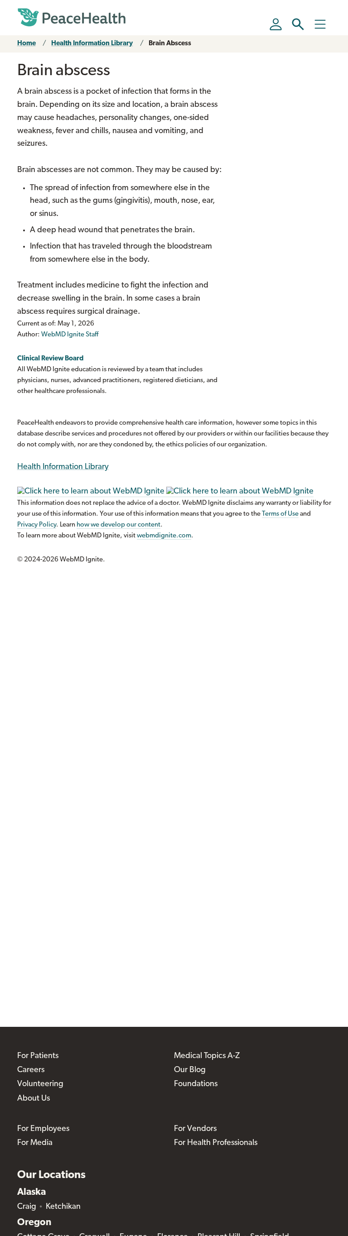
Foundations (196, 1084)
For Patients (37, 1056)
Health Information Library (92, 43)
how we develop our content (118, 525)
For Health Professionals (215, 1143)
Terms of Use (280, 514)
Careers (30, 1070)
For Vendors (195, 1129)
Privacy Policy (36, 525)
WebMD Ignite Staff (69, 334)
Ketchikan (63, 1207)
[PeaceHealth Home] (71, 17)
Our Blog (190, 1070)
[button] (298, 24)
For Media (35, 1143)
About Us (33, 1099)
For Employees (43, 1129)
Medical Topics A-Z (207, 1056)
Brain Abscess (170, 43)
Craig (26, 1207)
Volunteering (40, 1084)
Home (26, 43)
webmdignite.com (164, 535)
